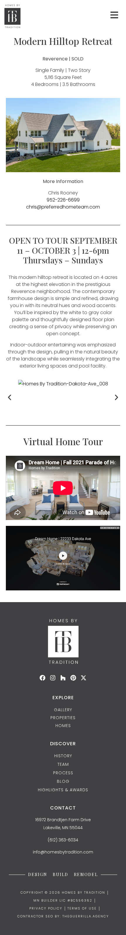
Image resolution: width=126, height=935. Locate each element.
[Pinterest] (73, 678)
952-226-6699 (63, 200)
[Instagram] (53, 678)
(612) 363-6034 (63, 840)
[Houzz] (63, 678)
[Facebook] (42, 678)
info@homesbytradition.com (63, 852)
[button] (9, 397)
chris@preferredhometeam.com (63, 207)
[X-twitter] (83, 678)
